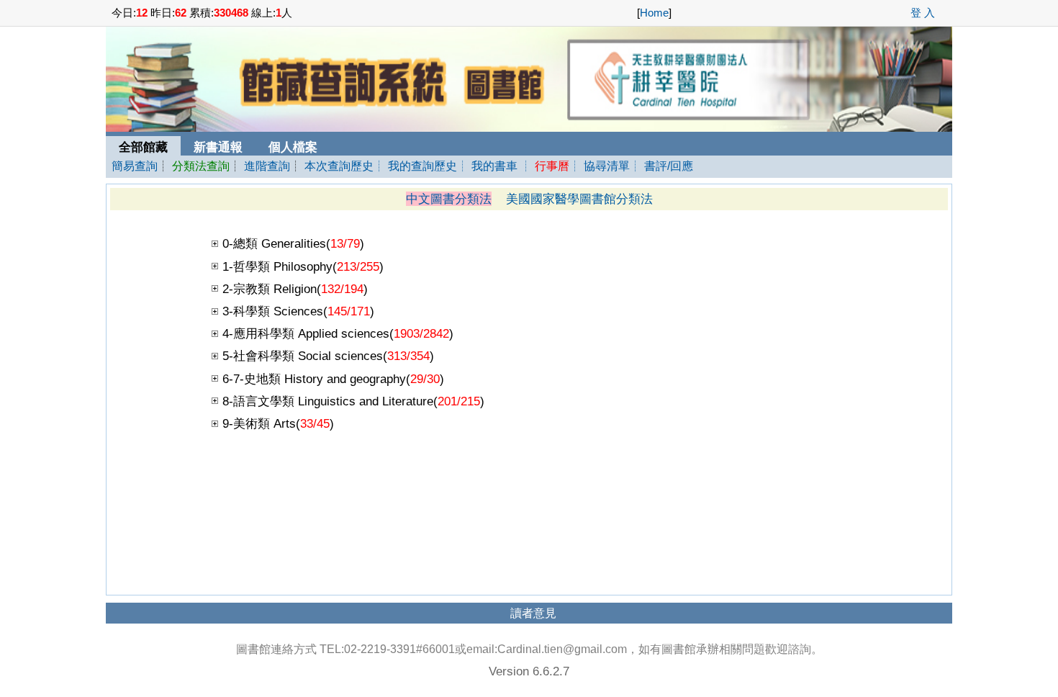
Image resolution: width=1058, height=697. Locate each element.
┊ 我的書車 (487, 166)
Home (654, 13)
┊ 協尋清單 (599, 166)
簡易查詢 (135, 166)
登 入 (922, 13)
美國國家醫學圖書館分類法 (579, 199)
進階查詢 (267, 166)
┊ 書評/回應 (661, 166)
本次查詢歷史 (339, 166)
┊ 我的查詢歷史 (415, 166)
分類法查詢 (201, 166)
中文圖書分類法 (449, 199)
